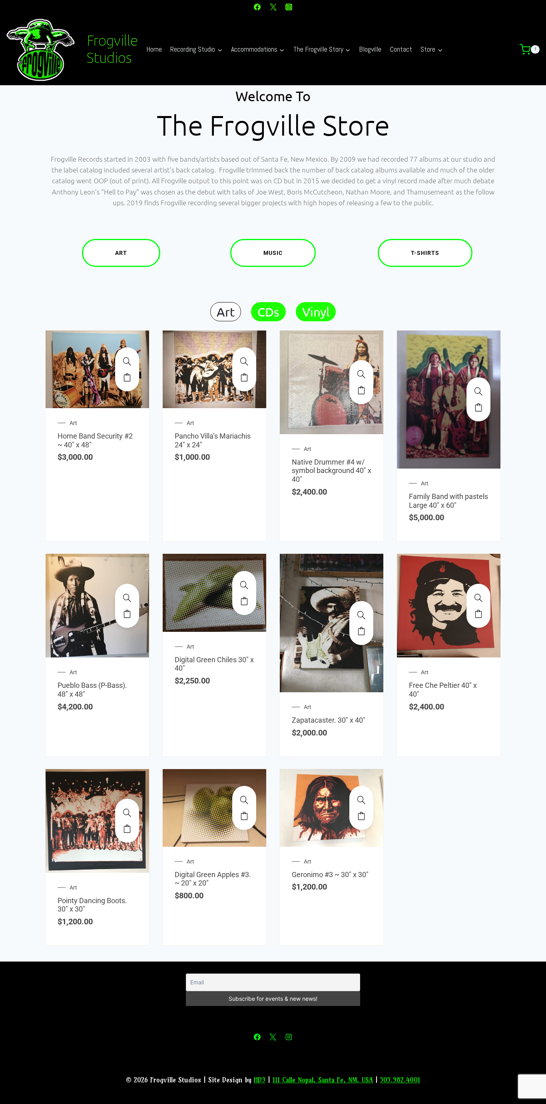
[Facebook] (257, 7)
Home (154, 49)
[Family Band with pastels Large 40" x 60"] (478, 391)
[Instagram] (288, 7)
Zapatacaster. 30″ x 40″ (328, 720)
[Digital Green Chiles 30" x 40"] (244, 585)
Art (121, 253)
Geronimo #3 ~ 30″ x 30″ (330, 874)
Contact (401, 49)
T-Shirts (425, 253)
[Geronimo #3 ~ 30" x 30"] (361, 800)
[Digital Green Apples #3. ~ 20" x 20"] (244, 800)
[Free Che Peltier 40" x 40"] (478, 598)
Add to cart (127, 377)
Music (273, 253)
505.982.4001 (400, 1080)
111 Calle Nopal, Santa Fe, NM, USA (323, 1080)
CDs (268, 312)
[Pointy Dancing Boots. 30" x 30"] (127, 813)
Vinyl (315, 312)
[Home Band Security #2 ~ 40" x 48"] (127, 361)
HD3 (259, 1080)
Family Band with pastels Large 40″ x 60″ (448, 500)
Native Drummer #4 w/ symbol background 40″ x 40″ (331, 470)
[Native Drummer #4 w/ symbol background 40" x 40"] (361, 374)
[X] (273, 7)
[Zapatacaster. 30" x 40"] (361, 615)
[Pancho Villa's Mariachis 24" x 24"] (244, 361)
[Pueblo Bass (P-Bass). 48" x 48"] (127, 598)
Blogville (370, 49)
